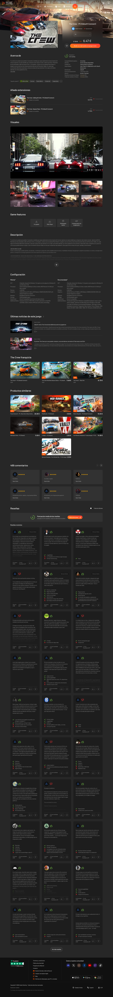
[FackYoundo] (78, 491)
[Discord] (68, 965)
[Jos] (15, 784)
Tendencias (40, 2)
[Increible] (78, 784)
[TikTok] (100, 965)
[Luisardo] (78, 616)
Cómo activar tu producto (86, 64)
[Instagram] (79, 965)
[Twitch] (95, 965)
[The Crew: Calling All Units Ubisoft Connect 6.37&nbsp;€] (18, 98)
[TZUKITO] (46, 784)
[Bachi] (46, 474)
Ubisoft (82, 69)
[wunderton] (15, 616)
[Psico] (15, 742)
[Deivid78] (15, 700)
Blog (64, 2)
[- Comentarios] (97, 465)
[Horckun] (46, 700)
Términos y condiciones (39, 960)
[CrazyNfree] (15, 868)
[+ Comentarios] (101, 465)
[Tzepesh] (15, 532)
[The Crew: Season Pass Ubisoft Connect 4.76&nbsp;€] (18, 110)
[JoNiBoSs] (46, 574)
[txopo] (46, 910)
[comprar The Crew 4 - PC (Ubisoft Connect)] (25, 370)
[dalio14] (46, 658)
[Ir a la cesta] (103, 3)
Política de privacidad (38, 963)
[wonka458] (78, 742)
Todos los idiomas (98, 508)
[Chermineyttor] (46, 826)
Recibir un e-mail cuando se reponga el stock (85, 46)
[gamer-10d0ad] (15, 474)
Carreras (86, 73)
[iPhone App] (76, 977)
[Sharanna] (78, 574)
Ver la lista (82, 61)
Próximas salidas (56, 2)
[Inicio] (7, 3)
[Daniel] (78, 700)
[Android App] (87, 977)
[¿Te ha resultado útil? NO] (35, 563)
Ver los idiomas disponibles (86, 62)
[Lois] (46, 742)
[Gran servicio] (78, 910)
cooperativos (55, 81)
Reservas (47, 2)
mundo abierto (40, 81)
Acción (82, 73)
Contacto (35, 968)
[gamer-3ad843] (15, 658)
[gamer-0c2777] (15, 574)
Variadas (82, 75)
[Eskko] (15, 826)
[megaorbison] (46, 868)
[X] (73, 965)
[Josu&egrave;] (78, 658)
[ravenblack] (78, 868)
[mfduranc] (78, 532)
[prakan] (78, 826)
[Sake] (15, 910)
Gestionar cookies (14, 987)
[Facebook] (84, 965)
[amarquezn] (78, 474)
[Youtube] (90, 965)
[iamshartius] (46, 532)
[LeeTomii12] (46, 491)
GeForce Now (25, 81)
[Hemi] (46, 616)
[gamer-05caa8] (15, 491)
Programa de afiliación (38, 965)
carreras (32, 81)
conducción (47, 81)
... (61, 81)
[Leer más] (25, 547)
